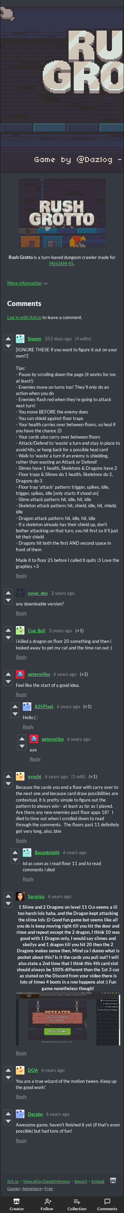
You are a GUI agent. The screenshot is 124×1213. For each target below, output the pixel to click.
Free (48, 1188)
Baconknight (47, 852)
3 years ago (60, 630)
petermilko (39, 674)
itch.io (13, 1181)
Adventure (32, 1188)
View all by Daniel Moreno (46, 1181)
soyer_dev (38, 593)
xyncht (34, 776)
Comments (107, 1208)
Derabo (35, 1114)
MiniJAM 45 (61, 263)
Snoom (34, 338)
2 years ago (62, 593)
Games (13, 1188)
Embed (98, 1181)
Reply (21, 575)
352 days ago (58, 338)
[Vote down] (8, 346)
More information (24, 283)
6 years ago (64, 674)
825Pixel (44, 706)
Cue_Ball (36, 630)
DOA (33, 1070)
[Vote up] (8, 338)
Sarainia (36, 896)
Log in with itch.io (24, 317)
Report (80, 1181)
